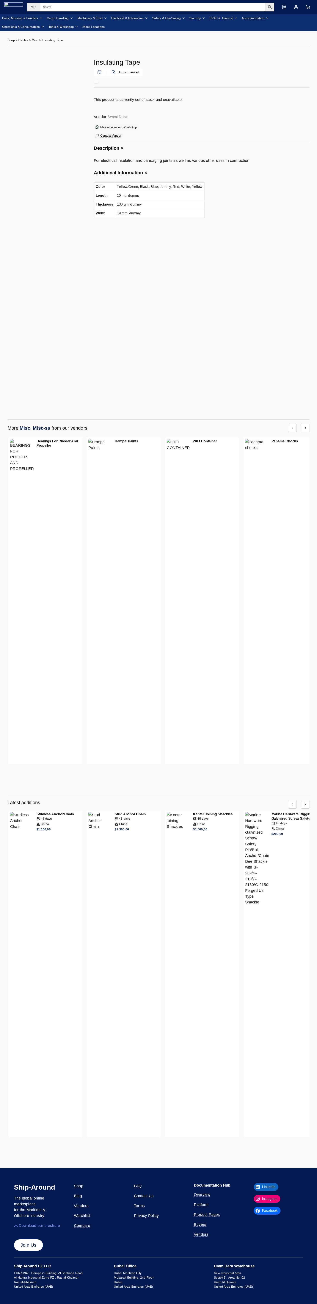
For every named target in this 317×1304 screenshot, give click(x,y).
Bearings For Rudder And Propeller (57, 443)
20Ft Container (205, 441)
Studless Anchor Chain (55, 814)
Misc (35, 40)
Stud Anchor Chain (130, 814)
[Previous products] (292, 428)
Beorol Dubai (117, 117)
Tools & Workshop (61, 26)
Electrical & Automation (127, 18)
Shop (11, 40)
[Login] (296, 7)
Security (195, 18)
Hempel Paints (126, 441)
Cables (23, 40)
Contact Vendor (110, 135)
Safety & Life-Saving (166, 18)
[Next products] (305, 428)
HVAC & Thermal (221, 18)
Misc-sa (41, 428)
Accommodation (253, 18)
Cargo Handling (58, 18)
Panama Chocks (284, 441)
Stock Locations (93, 26)
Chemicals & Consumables (21, 26)
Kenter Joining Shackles (213, 814)
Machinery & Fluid (90, 18)
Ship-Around (34, 1187)
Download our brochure (39, 1225)
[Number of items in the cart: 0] (308, 7)
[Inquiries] (284, 7)
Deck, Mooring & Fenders (20, 18)
